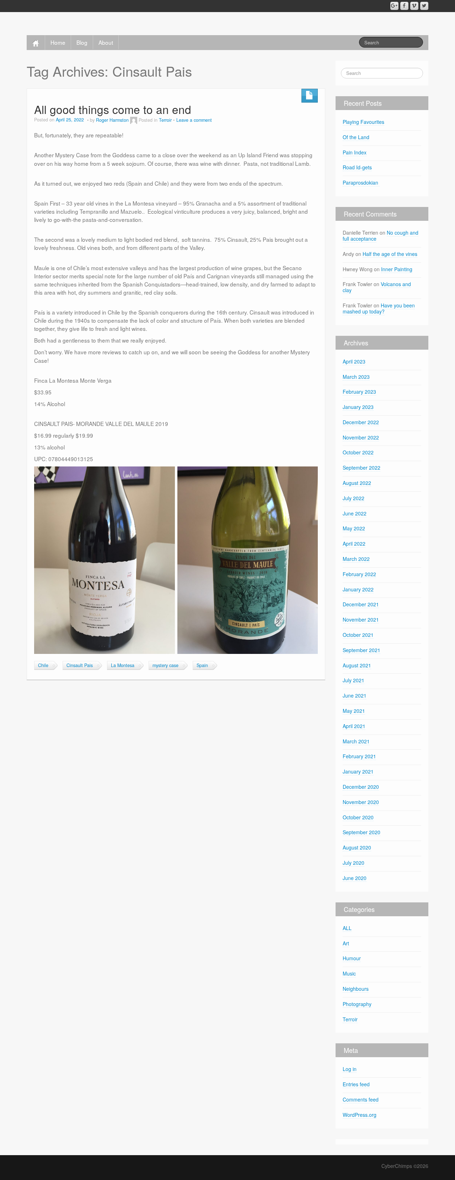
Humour (352, 958)
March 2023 (356, 376)
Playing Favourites (363, 121)
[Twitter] (424, 6)
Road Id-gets (357, 167)
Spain (202, 665)
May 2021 (354, 710)
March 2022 (356, 558)
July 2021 (353, 680)
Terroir (165, 120)
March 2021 (356, 741)
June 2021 (354, 695)
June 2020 (354, 877)
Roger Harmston (112, 120)
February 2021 (359, 756)
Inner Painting (396, 269)
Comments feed (361, 1099)
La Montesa (122, 665)
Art (346, 943)
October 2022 (358, 452)
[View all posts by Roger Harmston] (133, 120)
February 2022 (359, 574)
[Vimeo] (414, 6)
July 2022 (353, 498)
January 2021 (358, 771)
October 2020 (358, 817)
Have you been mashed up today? (379, 308)
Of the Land (356, 137)
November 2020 (361, 801)
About (105, 42)
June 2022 (354, 513)
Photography (357, 1003)
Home (57, 42)
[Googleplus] (394, 6)
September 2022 (361, 467)
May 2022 (354, 528)
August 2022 (357, 482)
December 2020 (361, 786)
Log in (350, 1068)
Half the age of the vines (390, 253)
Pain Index (354, 152)
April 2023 (354, 361)
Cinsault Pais (79, 665)
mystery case (165, 665)
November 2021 (361, 619)
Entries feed (356, 1084)
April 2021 (354, 726)
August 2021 (357, 665)
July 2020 (353, 862)
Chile (43, 665)
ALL (347, 928)
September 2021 (361, 650)
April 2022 (354, 543)
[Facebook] (404, 6)
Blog (81, 42)
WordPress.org (359, 1114)
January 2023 (358, 406)
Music (349, 973)
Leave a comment (194, 120)
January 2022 (358, 589)
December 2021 (361, 604)
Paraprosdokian (361, 182)
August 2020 (357, 847)
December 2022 (361, 422)
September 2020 (361, 832)
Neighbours (356, 988)
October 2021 (358, 634)
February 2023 (359, 391)
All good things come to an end (112, 109)
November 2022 (361, 437)
